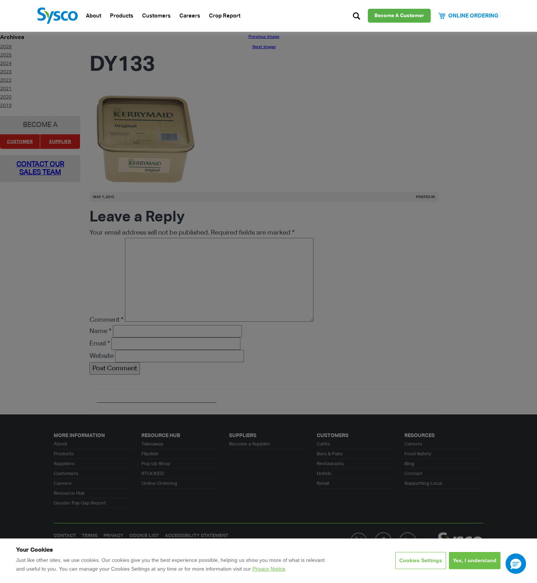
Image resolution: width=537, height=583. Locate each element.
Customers (156, 16)
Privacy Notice (268, 569)
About (93, 16)
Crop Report (224, 16)
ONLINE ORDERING (473, 16)
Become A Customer (399, 15)
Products (121, 16)
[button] (516, 563)
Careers (189, 16)
